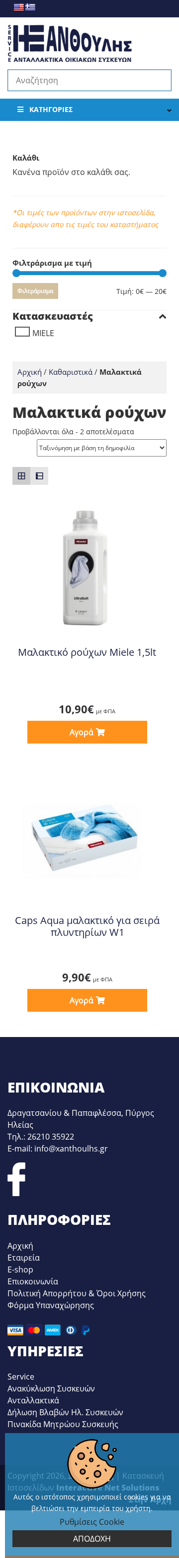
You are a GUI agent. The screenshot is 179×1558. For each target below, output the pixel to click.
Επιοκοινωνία (32, 1281)
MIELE (43, 333)
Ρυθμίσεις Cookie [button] (92, 1521)
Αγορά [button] (81, 732)
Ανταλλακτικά (33, 1400)
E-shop (20, 1269)
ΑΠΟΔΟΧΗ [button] (92, 1538)
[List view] (39, 476)
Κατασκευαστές (52, 316)
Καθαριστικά (70, 372)
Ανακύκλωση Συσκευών (51, 1388)
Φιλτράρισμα (35, 291)
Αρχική (29, 372)
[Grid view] (21, 476)
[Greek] (30, 7)
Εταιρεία (23, 1257)
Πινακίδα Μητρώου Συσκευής (62, 1424)
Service (20, 1376)
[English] (18, 7)
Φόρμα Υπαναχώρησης (50, 1305)
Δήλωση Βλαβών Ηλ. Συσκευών (65, 1412)
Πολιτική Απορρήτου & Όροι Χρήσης (76, 1293)
